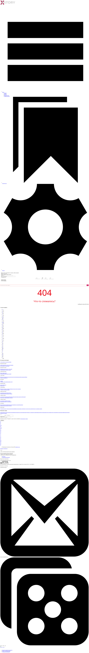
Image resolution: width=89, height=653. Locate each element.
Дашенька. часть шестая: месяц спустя (6, 381)
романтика (24, 412)
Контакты (3, 456)
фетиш (64, 412)
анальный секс (45, 412)
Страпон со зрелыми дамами (4, 389)
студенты (54, 412)
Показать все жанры (3, 413)
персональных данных (24, 418)
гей (12, 412)
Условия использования (6, 651)
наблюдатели (15, 412)
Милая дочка (2, 385)
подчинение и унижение (29, 412)
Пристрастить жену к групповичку (5, 401)
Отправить (2, 420)
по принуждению (7, 412)
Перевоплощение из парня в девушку (6, 393)
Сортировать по (3, 277)
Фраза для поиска (4, 276)
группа (11, 412)
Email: (1, 417)
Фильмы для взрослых (3, 448)
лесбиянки (37, 412)
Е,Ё (2, 317)
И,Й (3, 322)
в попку (21, 412)
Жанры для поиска (4, 273)
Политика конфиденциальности (7, 650)
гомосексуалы (41, 412)
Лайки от (2, 275)
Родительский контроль (6, 457)
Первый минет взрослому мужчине (6, 405)
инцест (19, 412)
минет (1, 412)
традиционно (67, 412)
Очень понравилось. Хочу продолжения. (6, 365)
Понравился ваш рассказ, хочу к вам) (6, 369)
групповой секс (50, 412)
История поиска (6, 95)
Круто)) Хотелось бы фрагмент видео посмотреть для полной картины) (11, 404)
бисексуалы (58, 412)
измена (3, 412)
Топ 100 (5, 94)
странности (61, 412)
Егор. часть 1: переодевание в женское (6, 397)
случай (34, 412)
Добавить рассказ (7, 96)
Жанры (5, 93)
